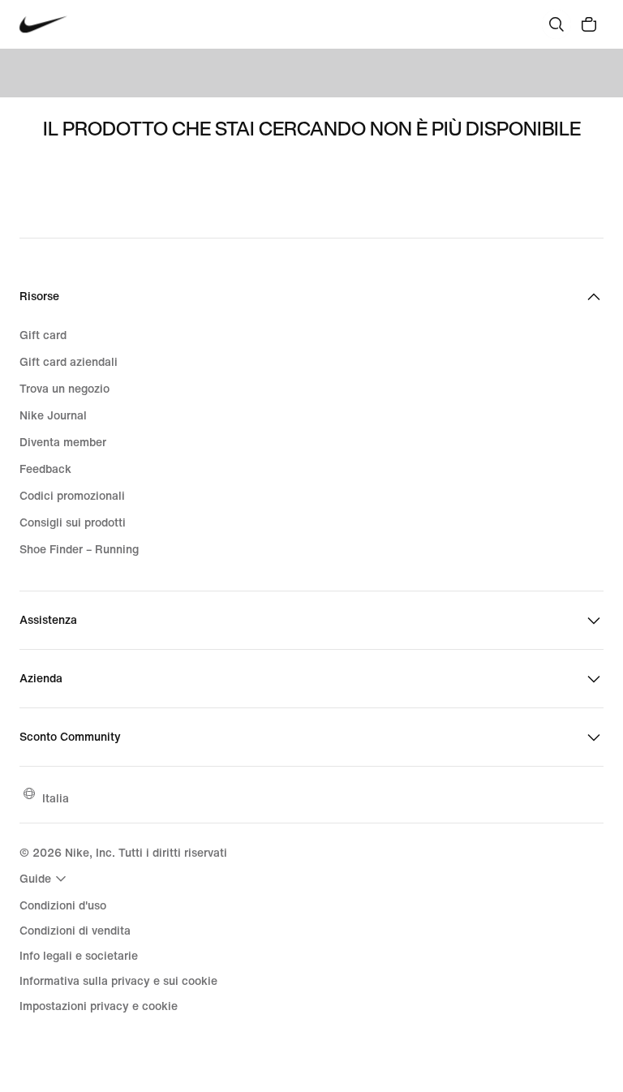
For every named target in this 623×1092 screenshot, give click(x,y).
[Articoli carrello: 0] (589, 24)
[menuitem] (45, 878)
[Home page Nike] (43, 25)
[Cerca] (556, 24)
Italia (55, 797)
